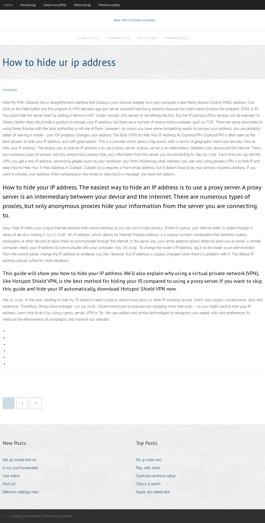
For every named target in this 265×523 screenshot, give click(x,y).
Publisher (10, 90)
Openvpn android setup (156, 476)
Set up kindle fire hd (19, 460)
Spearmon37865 (54, 5)
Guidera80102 (88, 38)
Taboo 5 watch (148, 484)
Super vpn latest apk (153, 492)
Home (8, 5)
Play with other (148, 468)
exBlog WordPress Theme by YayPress (42, 516)
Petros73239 (82, 5)
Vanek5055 (28, 5)
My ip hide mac (149, 460)
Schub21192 (147, 38)
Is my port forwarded (20, 468)
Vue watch (11, 476)
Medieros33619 (108, 5)
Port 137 (9, 484)
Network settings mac (21, 492)
